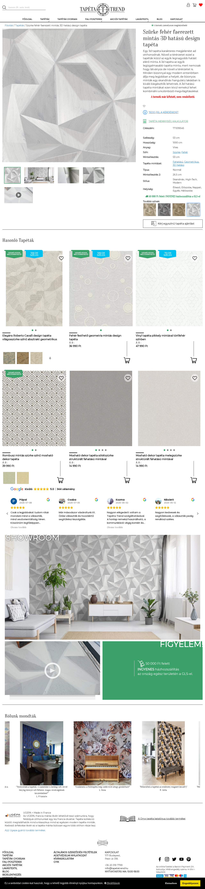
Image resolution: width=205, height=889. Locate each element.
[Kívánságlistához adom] (144, 106)
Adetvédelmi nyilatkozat (70, 855)
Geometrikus (191, 161)
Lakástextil (9, 868)
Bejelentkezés (11, 874)
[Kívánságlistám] (201, 5)
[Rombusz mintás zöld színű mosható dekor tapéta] (9, 478)
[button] (197, 513)
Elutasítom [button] (171, 883)
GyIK (56, 861)
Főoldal (9, 25)
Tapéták (19, 25)
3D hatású (178, 165)
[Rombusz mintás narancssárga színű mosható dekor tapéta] (23, 478)
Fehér (184, 152)
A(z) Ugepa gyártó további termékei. (25, 830)
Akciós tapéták (12, 865)
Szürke (176, 152)
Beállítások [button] (113, 883)
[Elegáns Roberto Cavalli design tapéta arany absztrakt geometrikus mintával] (23, 358)
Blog (5, 871)
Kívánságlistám (64, 858)
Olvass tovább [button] (67, 527)
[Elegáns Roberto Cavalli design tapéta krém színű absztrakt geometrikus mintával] (36, 358)
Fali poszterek (12, 861)
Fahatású (178, 161)
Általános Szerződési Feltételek (75, 852)
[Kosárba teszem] (127, 360)
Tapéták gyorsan (13, 858)
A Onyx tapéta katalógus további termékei (161, 818)
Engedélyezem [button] (190, 883)
